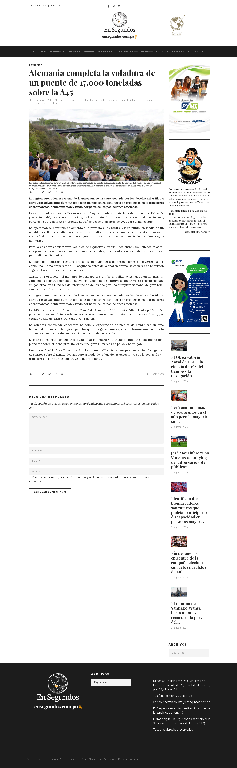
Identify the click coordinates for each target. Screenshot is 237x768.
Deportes (104, 51)
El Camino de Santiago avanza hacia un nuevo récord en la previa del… (188, 613)
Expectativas (74, 100)
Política (39, 51)
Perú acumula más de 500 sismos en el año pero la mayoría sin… (189, 414)
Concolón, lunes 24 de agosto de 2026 (188, 212)
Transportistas (39, 103)
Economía (56, 51)
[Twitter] (113, 6)
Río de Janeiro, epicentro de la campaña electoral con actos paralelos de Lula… (188, 562)
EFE (31, 100)
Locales (74, 51)
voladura (55, 103)
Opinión (147, 51)
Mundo (89, 51)
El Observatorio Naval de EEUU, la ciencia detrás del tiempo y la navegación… (187, 366)
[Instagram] (119, 6)
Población (113, 100)
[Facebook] (109, 6)
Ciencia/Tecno (127, 51)
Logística (195, 51)
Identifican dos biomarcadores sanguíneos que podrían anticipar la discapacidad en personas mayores (189, 510)
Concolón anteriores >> (197, 231)
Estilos (162, 51)
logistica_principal (94, 100)
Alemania (59, 100)
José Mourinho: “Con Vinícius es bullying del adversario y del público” (190, 459)
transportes (149, 100)
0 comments (157, 374)
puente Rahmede (130, 100)
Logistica (36, 65)
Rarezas (178, 51)
